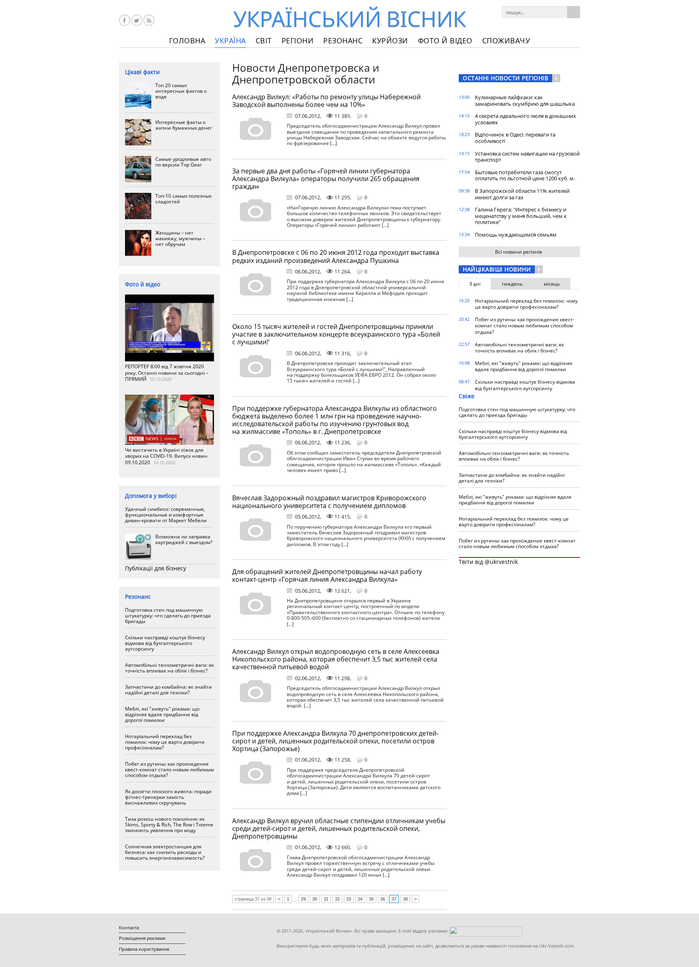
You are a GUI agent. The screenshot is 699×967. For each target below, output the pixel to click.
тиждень (512, 283)
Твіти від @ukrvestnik (488, 562)
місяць (552, 283)
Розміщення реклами (142, 938)
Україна (230, 40)
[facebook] (124, 20)
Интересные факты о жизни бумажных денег (183, 125)
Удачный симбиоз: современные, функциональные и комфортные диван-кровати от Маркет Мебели (166, 515)
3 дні (475, 283)
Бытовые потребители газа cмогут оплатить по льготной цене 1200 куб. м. (525, 175)
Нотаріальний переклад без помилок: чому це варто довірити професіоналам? (165, 742)
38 (405, 899)
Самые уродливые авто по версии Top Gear (183, 162)
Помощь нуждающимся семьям (516, 234)
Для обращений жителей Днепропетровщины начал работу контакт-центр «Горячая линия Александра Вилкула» (327, 575)
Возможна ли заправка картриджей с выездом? (183, 539)
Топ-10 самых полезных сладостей (183, 198)
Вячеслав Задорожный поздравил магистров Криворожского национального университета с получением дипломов (329, 501)
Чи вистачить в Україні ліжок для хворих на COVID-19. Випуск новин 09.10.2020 (166, 456)
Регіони (298, 40)
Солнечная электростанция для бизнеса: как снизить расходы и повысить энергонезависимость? (165, 852)
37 (394, 899)
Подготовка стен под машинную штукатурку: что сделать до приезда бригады (168, 615)
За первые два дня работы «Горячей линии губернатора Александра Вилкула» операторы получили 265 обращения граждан (325, 179)
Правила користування (144, 949)
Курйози (390, 40)
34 (360, 899)
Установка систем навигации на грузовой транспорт (527, 157)
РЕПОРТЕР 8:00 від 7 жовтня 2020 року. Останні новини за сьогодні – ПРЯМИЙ (166, 372)
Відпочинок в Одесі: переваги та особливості (515, 138)
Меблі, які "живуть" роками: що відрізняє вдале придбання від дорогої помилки (162, 714)
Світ (264, 40)
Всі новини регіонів (518, 251)
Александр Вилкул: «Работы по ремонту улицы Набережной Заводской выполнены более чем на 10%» (326, 100)
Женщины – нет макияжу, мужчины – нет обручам (180, 238)
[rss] (149, 20)
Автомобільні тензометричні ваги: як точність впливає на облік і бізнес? (169, 668)
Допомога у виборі (151, 496)
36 (382, 899)
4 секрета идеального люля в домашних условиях (525, 119)
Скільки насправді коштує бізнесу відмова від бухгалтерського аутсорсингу (165, 643)
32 (337, 899)
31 (326, 899)
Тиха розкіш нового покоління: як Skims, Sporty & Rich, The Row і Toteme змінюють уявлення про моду (169, 824)
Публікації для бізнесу (155, 568)
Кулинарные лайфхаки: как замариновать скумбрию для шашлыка (525, 100)
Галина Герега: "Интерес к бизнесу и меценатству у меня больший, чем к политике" (521, 216)
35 (371, 899)
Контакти (129, 927)
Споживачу (506, 40)
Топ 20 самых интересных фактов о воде (181, 91)
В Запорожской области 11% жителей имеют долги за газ (522, 194)
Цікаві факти (142, 72)
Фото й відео (445, 40)
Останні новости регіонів (505, 78)
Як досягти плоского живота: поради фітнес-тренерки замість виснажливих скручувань (168, 797)
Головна (187, 40)
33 (348, 899)
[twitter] (136, 20)
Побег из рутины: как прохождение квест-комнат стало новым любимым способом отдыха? (169, 769)
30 (314, 899)
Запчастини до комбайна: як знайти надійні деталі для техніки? (168, 689)
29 (303, 899)
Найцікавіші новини (497, 269)
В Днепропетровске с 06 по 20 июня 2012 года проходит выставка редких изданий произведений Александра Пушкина (335, 256)
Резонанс (342, 40)
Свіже (466, 396)
